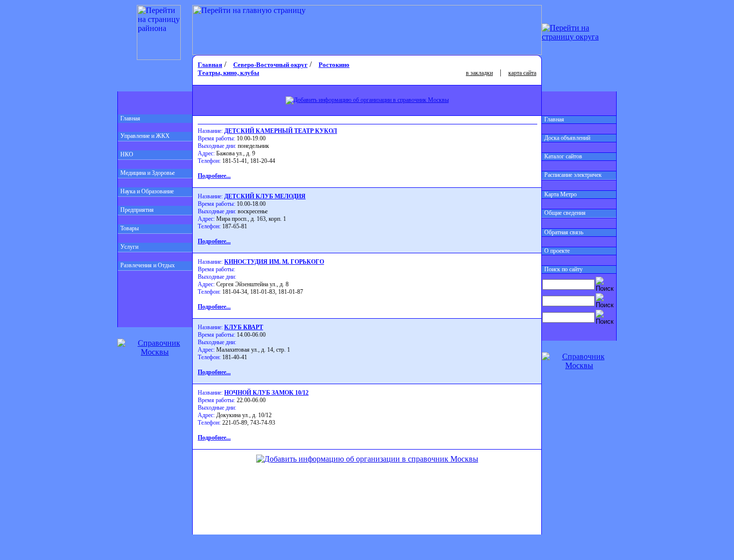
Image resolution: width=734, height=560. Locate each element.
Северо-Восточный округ (270, 64)
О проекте (557, 250)
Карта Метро (560, 194)
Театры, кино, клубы (228, 72)
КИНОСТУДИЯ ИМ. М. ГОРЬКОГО (274, 261)
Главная (130, 118)
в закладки (479, 72)
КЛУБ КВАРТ (243, 327)
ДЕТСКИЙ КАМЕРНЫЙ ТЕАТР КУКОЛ (280, 130)
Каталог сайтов (563, 156)
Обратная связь (563, 232)
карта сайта (522, 72)
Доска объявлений (567, 137)
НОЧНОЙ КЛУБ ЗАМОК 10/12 (266, 392)
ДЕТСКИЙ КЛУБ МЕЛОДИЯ (265, 196)
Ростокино (334, 64)
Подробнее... (214, 175)
